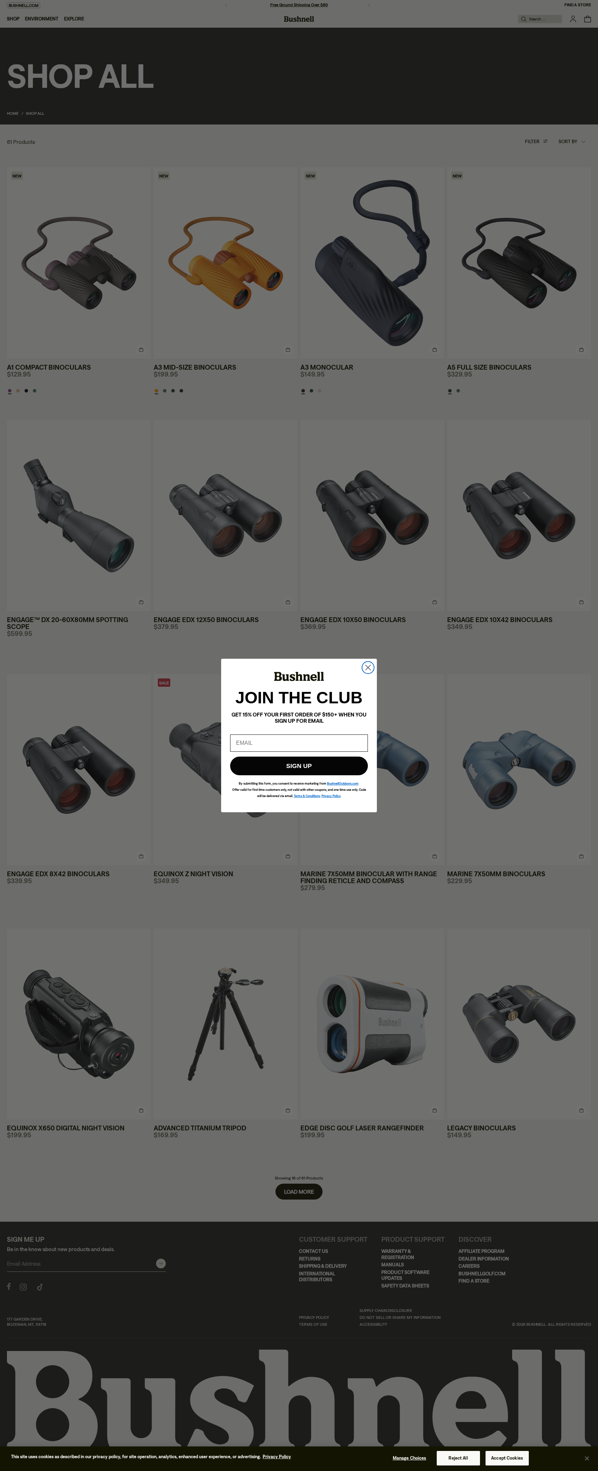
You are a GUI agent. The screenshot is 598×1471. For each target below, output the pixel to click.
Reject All (458, 1458)
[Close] (587, 1458)
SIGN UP (299, 765)
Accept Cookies (507, 1458)
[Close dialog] (368, 668)
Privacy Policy (277, 1456)
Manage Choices (409, 1458)
